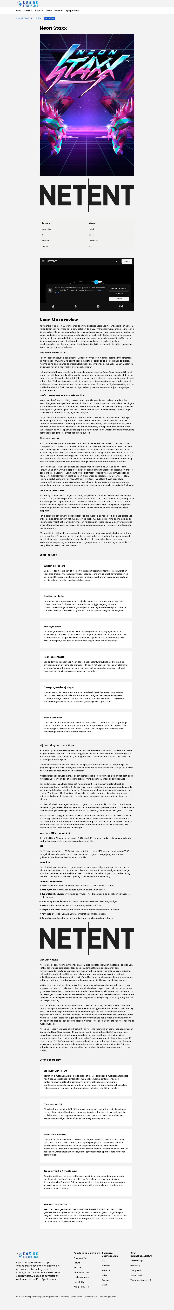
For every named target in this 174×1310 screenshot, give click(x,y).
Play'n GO (78, 1267)
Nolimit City (79, 1282)
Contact (45, 1296)
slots (38, 18)
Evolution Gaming (82, 1272)
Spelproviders (72, 10)
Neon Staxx (49, 18)
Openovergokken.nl (107, 1296)
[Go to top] (169, 1304)
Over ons (54, 1296)
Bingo (104, 1285)
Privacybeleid (76, 1296)
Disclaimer (64, 1296)
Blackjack (28, 10)
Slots (18, 10)
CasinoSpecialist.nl (24, 18)
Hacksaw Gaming (81, 1277)
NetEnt (77, 1263)
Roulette (39, 10)
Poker (49, 10)
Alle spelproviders (81, 1287)
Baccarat (59, 10)
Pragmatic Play (80, 1258)
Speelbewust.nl (90, 1296)
